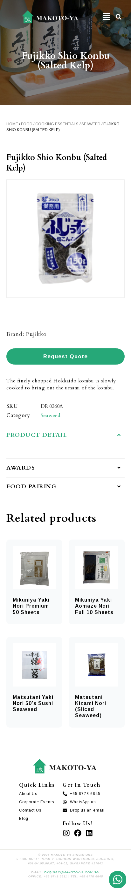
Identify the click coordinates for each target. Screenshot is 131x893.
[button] (106, 17)
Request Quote (65, 356)
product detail (36, 435)
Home (12, 124)
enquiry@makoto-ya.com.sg (71, 872)
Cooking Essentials (57, 124)
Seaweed (90, 124)
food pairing (31, 487)
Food (26, 124)
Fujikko (36, 334)
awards (20, 468)
